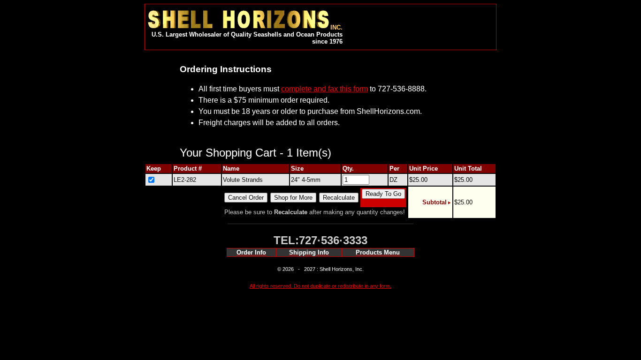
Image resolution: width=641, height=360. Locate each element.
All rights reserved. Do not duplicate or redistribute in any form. (320, 286)
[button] (417, 23)
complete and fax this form (324, 89)
